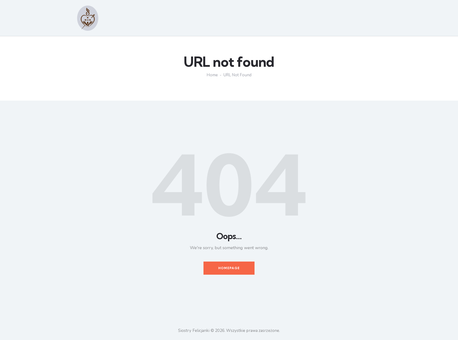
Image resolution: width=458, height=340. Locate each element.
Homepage (229, 268)
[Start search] (379, 19)
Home (212, 75)
